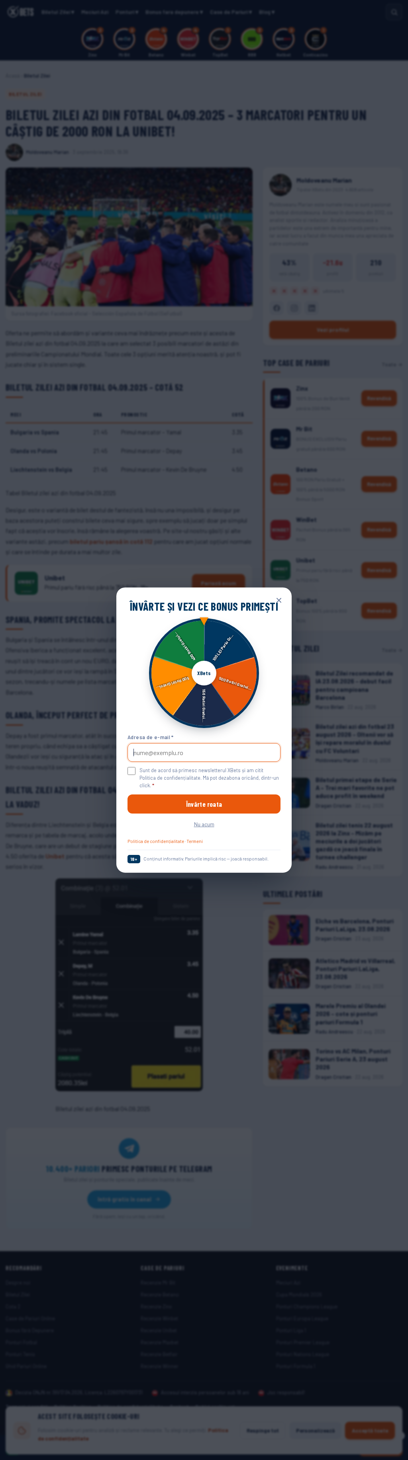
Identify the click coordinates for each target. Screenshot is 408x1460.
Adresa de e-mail (151, 737)
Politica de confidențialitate (156, 841)
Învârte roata (204, 804)
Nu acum (204, 824)
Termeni (194, 841)
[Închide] (279, 600)
